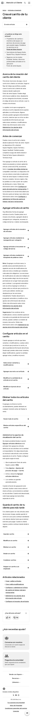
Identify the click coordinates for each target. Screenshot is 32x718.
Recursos (15, 678)
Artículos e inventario (14, 10)
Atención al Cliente (14, 3)
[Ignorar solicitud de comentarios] (26, 613)
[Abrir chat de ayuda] (27, 713)
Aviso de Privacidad (16, 705)
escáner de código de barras (18, 169)
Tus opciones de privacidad (16, 702)
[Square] (2, 3)
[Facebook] (16, 695)
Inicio (4, 10)
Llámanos (15, 682)
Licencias (16, 711)
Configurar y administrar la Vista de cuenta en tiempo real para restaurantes (15, 199)
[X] (13, 695)
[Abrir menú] (29, 3)
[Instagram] (18, 695)
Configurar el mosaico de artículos (17, 601)
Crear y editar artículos (13, 581)
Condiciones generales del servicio (16, 708)
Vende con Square (15, 674)
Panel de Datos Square (14, 49)
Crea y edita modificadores (15, 584)
